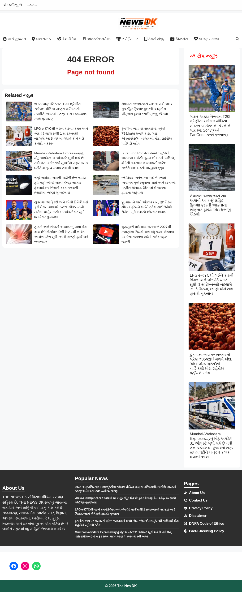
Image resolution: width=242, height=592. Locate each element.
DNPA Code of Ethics (206, 523)
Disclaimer (198, 516)
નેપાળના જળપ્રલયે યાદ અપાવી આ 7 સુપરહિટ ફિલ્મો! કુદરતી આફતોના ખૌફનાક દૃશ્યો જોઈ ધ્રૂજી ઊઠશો (147, 109)
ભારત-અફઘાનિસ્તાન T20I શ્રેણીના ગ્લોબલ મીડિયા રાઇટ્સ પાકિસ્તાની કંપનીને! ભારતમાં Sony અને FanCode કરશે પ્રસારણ (210, 126)
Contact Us (198, 500)
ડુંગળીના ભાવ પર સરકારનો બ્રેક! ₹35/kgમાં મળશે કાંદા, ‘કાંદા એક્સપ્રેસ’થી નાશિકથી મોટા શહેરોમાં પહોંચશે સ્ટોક (211, 364)
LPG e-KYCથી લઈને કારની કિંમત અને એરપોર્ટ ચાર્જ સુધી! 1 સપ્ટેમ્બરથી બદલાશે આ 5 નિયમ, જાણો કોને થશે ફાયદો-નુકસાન (211, 284)
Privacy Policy (200, 508)
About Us (197, 493)
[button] (237, 39)
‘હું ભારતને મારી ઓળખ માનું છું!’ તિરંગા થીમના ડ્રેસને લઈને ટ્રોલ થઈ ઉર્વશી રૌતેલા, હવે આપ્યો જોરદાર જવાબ (146, 207)
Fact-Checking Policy (206, 531)
